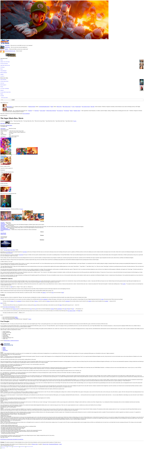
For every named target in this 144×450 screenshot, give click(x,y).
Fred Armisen (3, 227)
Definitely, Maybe (77, 110)
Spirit (65, 308)
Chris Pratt (2, 222)
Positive (4, 347)
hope (53, 292)
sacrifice (124, 283)
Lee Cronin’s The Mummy (4, 88)
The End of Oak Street (4, 63)
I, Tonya (73, 106)
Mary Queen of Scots (66, 106)
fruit (35, 304)
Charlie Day (3, 223)
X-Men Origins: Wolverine (51, 110)
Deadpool (30, 110)
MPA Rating (2, 123)
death (63, 292)
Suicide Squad (78, 106)
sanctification (59, 308)
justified (89, 301)
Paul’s (4, 306)
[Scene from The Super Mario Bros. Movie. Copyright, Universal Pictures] (54, 38)
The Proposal (66, 110)
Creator (102, 299)
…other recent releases (4, 97)
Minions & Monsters (3, 72)
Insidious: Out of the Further (5, 61)
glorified (106, 301)
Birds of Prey (59, 106)
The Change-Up (60, 110)
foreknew (12, 301)
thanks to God (15, 308)
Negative (4, 349)
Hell (11, 286)
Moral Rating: (3, 128)
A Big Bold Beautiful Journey (44, 106)
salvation (52, 308)
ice (40, 280)
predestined (45, 299)
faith (69, 308)
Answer (16, 318)
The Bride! (2, 95)
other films (92, 106)
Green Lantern (42, 110)
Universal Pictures (4, 247)
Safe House (37, 110)
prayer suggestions (26, 113)
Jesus (1, 303)
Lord (31, 308)
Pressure (1, 86)
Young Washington (3, 70)
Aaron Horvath (3, 233)
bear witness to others (71, 310)
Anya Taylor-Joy (4, 224)
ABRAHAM (7, 47)
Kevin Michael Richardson (5, 229)
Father (60, 304)
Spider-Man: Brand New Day (5, 65)
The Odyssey (2, 67)
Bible (79, 310)
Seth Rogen (3, 225)
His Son (36, 301)
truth (73, 308)
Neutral (4, 348)
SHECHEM (7, 45)
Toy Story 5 (2, 76)
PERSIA (6, 49)
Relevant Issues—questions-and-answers (11, 340)
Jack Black (2, 226)
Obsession (2, 90)
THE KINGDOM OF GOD (10, 50)
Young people (5, 350)
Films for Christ (35, 444)
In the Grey (2, 83)
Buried (71, 110)
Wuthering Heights (31, 106)
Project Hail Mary (3, 79)
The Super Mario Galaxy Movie (5, 92)
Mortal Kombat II (3, 84)
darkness (44, 292)
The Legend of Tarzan (86, 106)
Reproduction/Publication (53, 444)
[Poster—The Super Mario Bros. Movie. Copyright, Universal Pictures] (5, 154)
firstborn (48, 301)
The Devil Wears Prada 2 (4, 81)
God (41, 299)
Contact (60, 444)
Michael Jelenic (3, 234)
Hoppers (1, 93)
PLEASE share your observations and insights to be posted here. (11, 439)
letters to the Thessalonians (10, 306)
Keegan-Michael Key (4, 228)
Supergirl (1, 74)
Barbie (52, 106)
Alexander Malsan (9, 125)
